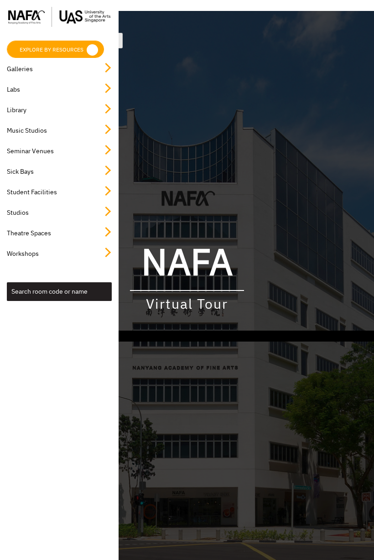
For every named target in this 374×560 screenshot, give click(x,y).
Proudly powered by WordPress (122, 336)
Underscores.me (275, 336)
